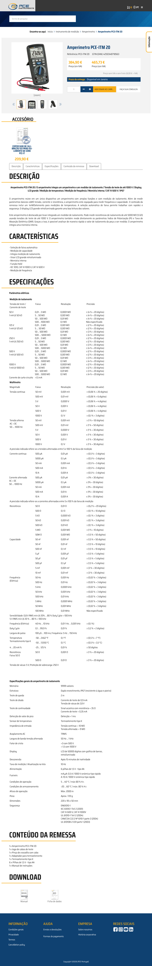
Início (50, 31)
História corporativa (87, 934)
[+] (90, 89)
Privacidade (13, 934)
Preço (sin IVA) (75, 66)
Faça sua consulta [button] (129, 89)
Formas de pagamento (53, 936)
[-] (83, 89)
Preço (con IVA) (99, 66)
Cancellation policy (16, 945)
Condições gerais (16, 929)
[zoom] (37, 95)
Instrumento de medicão (67, 31)
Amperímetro (88, 31)
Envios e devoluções (52, 929)
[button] (13, 104)
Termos (11, 939)
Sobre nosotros (85, 929)
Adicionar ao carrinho (105, 89)
